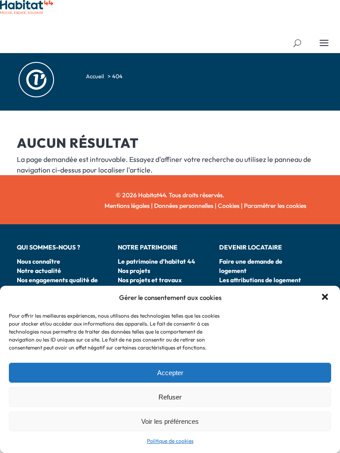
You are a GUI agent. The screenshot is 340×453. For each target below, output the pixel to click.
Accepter (170, 372)
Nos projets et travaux (150, 280)
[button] (326, 297)
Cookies (229, 206)
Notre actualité (39, 271)
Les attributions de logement (260, 280)
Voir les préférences (170, 421)
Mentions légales (127, 206)
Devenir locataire (250, 247)
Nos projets (134, 271)
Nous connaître (38, 261)
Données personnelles (183, 206)
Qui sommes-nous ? (48, 247)
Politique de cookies (170, 441)
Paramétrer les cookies (275, 206)
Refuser (170, 397)
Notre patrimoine (148, 247)
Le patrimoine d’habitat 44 (156, 261)
